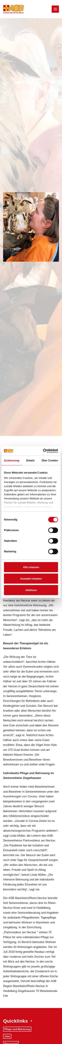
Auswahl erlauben (31, 578)
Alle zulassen (31, 567)
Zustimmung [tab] (11, 460)
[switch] (53, 530)
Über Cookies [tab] (50, 460)
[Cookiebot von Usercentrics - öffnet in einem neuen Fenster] (43, 451)
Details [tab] (30, 460)
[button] (55, 9)
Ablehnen (31, 590)
